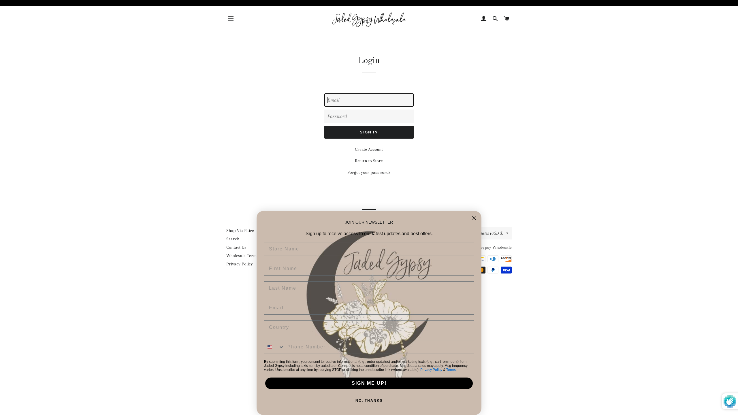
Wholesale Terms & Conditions (255, 255)
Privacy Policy (239, 264)
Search (232, 239)
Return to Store (369, 160)
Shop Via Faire (240, 230)
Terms (451, 370)
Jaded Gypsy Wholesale (490, 247)
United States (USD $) (484, 233)
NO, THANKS (369, 401)
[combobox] (274, 347)
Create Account (369, 149)
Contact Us (236, 247)
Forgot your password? (369, 172)
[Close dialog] (474, 218)
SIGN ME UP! (369, 383)
